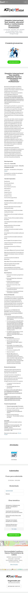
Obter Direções (14, 564)
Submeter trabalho (14, 534)
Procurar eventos (14, 62)
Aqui (5, 171)
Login (25, 2)
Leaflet (18, 569)
